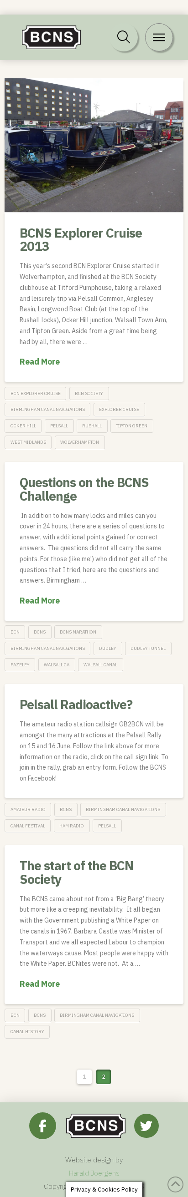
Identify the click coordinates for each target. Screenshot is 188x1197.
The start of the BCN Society (76, 872)
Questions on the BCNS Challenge (84, 489)
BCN (15, 632)
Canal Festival (27, 826)
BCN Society (89, 393)
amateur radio (28, 809)
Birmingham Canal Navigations (47, 409)
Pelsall (59, 426)
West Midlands (28, 442)
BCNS (40, 632)
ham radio (71, 826)
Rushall (92, 426)
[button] (124, 37)
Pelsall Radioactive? (76, 704)
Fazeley (20, 665)
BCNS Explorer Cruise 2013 (81, 239)
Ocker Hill (23, 426)
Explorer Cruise (119, 409)
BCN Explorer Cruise (35, 393)
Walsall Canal (100, 665)
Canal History (27, 1032)
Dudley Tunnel (148, 648)
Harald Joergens (94, 1172)
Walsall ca (56, 665)
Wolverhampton (79, 442)
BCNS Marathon (78, 632)
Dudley (107, 648)
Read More (40, 361)
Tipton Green (131, 426)
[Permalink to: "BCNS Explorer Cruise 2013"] (94, 145)
